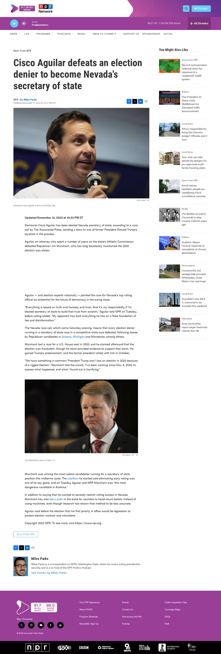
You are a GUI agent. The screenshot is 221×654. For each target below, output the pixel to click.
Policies (126, 623)
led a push (56, 499)
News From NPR (22, 50)
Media (185, 209)
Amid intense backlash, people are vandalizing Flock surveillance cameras (194, 191)
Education (187, 318)
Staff (167, 623)
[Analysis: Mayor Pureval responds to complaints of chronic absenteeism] (169, 243)
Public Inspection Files (176, 602)
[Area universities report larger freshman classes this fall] (169, 325)
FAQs (167, 616)
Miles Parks (30, 99)
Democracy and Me (131, 616)
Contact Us (127, 609)
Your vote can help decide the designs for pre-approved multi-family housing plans (194, 162)
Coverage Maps (172, 609)
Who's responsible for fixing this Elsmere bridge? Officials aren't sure (194, 134)
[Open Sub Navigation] (19, 33)
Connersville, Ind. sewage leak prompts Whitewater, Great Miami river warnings (194, 276)
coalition (73, 478)
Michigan (79, 336)
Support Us (131, 33)
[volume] (24, 23)
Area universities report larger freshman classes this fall (194, 327)
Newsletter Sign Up (89, 623)
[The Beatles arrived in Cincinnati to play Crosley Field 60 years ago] (169, 215)
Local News (187, 124)
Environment (188, 265)
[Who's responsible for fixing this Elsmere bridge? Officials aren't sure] (169, 130)
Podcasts (64, 33)
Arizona (66, 336)
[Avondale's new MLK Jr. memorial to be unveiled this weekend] (169, 300)
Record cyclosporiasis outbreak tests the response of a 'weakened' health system (194, 72)
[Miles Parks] (20, 566)
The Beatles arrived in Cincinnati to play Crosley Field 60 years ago (194, 219)
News (13, 33)
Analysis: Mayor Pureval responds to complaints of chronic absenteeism (194, 247)
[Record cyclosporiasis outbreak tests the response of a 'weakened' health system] (169, 66)
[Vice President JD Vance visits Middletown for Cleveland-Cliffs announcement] (169, 98)
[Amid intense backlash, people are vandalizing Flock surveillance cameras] (169, 186)
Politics (185, 92)
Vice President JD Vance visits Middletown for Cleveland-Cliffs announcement (192, 104)
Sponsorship (151, 33)
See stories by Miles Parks (49, 573)
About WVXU (86, 609)
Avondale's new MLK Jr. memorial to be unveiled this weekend (194, 302)
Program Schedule (88, 616)
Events (125, 602)
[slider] (29, 23)
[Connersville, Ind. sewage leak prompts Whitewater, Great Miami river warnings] (169, 271)
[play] (14, 23)
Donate (203, 8)
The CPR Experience (89, 602)
